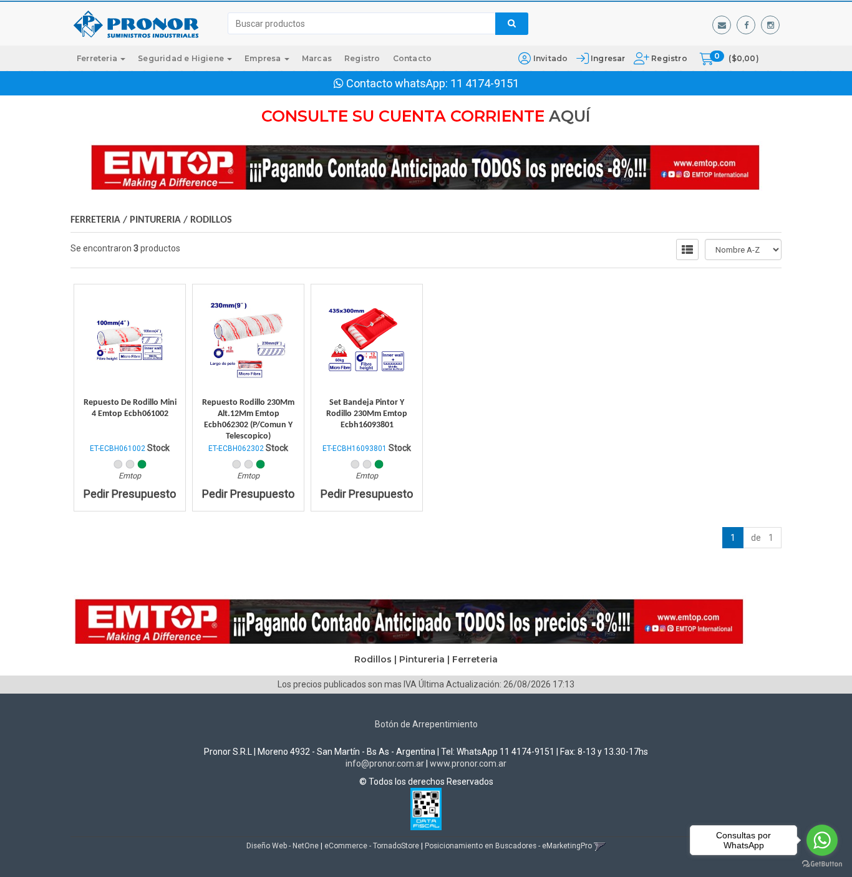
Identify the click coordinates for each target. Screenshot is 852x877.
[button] (721, 24)
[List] (687, 249)
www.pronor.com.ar (468, 763)
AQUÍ (570, 116)
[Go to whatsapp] (822, 840)
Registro (668, 58)
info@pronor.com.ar (385, 763)
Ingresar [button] (608, 58)
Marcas (317, 58)
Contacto (412, 58)
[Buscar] (511, 23)
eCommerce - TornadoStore (371, 845)
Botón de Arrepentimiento (426, 724)
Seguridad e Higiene (182, 58)
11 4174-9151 (484, 83)
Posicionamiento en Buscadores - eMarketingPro (508, 845)
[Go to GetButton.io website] (822, 864)
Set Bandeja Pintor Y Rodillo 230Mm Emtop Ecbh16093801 (366, 414)
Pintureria (156, 220)
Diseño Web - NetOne (282, 845)
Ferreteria (98, 58)
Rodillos (211, 220)
